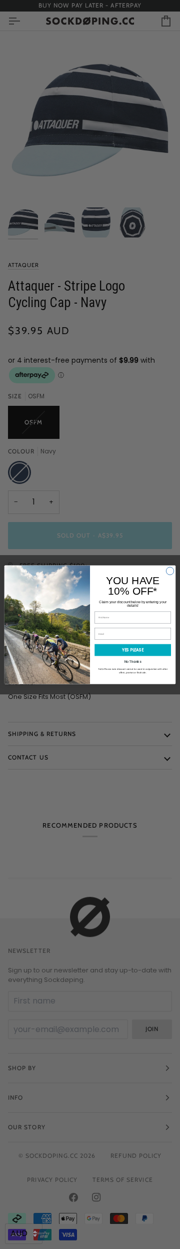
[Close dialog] (170, 570)
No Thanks (133, 661)
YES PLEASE (133, 649)
